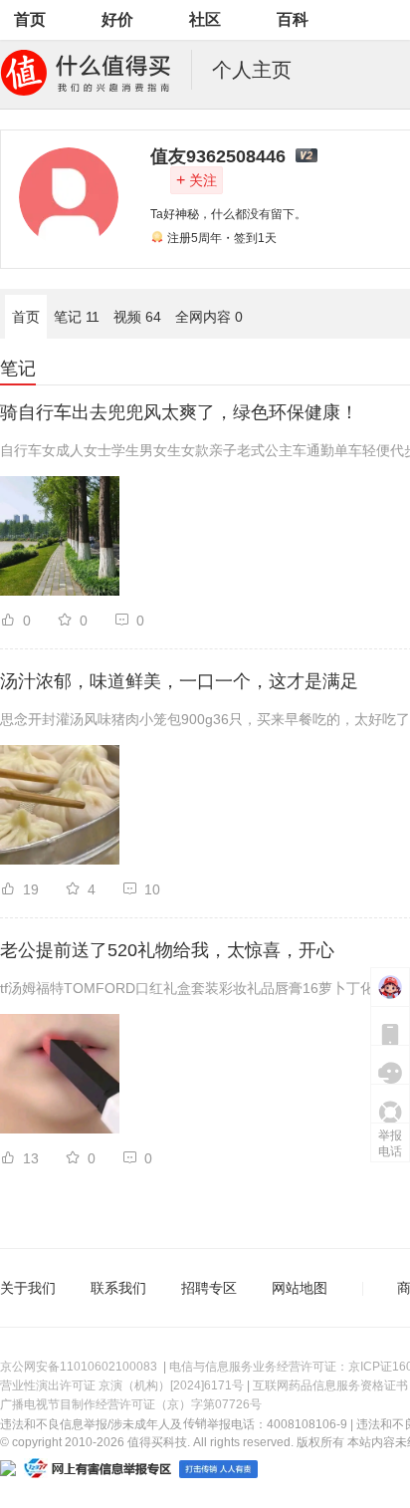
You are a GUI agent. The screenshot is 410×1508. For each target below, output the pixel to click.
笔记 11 (77, 317)
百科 (292, 19)
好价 (117, 19)
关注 (196, 179)
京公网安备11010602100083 (78, 1367)
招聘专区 (209, 1288)
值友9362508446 (218, 156)
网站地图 (299, 1288)
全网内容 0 (209, 317)
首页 (30, 19)
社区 (205, 19)
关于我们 (28, 1288)
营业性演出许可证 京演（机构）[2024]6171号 (122, 1385)
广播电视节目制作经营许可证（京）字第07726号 (131, 1404)
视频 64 (137, 317)
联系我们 (118, 1288)
